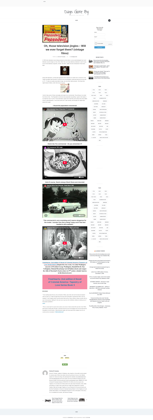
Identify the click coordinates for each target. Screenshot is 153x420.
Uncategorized (73, 56)
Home (44, 1)
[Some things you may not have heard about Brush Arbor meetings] (82, 399)
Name (95, 32)
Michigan (92, 123)
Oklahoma (93, 129)
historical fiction (102, 112)
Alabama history (102, 98)
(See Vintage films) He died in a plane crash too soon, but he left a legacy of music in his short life (57, 400)
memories (67, 357)
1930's (106, 92)
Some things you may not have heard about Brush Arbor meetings (72, 400)
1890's (99, 89)
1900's (106, 89)
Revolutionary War (103, 233)
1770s (94, 89)
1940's (101, 95)
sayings (99, 134)
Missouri (106, 123)
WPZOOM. (88, 417)
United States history (104, 137)
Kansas (92, 120)
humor (95, 117)
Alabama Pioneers (100, 251)
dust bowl (96, 106)
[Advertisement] (89, 3)
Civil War (103, 103)
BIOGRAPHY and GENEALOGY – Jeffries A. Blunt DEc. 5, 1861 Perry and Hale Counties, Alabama (100, 288)
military (99, 123)
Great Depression (103, 109)
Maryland (99, 120)
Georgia (94, 109)
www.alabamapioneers (81, 376)
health (94, 112)
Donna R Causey (61, 56)
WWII (100, 140)
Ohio (107, 126)
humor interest (103, 117)
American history (95, 101)
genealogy (103, 106)
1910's (93, 92)
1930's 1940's (93, 95)
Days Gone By (76, 11)
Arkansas (105, 101)
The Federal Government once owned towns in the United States (102, 77)
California (96, 103)
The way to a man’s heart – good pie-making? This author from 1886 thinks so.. (99, 67)
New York (101, 126)
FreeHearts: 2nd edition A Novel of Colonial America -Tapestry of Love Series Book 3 (65, 282)
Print (66, 364)
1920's (99, 92)
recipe (107, 129)
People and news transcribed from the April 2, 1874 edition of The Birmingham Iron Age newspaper (100, 262)
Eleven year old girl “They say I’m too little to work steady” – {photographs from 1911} (102, 72)
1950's (62, 357)
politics (100, 129)
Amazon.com (80, 378)
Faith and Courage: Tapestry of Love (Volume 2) (64, 387)
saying (93, 134)
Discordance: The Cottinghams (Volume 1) (62, 390)
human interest (103, 115)
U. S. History (93, 137)
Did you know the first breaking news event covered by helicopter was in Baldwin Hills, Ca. (101, 61)
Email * (95, 36)
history (94, 115)
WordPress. (70, 417)
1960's (94, 98)
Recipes (94, 233)
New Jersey (93, 126)
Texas (106, 134)
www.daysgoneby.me (56, 378)
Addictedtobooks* (59, 312)
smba (43, 303)
